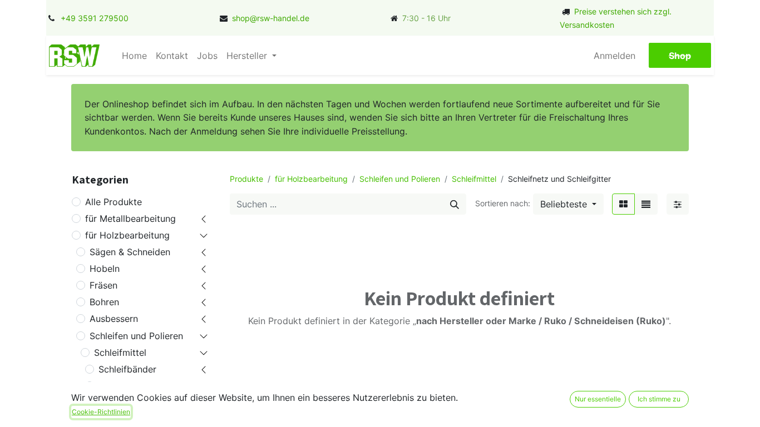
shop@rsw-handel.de (270, 18)
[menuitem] (134, 55)
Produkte (246, 178)
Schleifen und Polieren (136, 335)
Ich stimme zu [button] (659, 399)
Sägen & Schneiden (130, 251)
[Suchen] (454, 204)
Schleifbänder (127, 369)
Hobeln (105, 268)
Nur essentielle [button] (598, 399)
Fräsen (103, 285)
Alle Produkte (113, 201)
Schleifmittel (120, 352)
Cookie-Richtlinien (101, 412)
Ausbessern (114, 318)
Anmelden (614, 55)
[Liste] (646, 204)
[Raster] (623, 204)
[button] (568, 204)
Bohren (104, 301)
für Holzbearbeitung (127, 235)
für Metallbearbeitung (130, 218)
